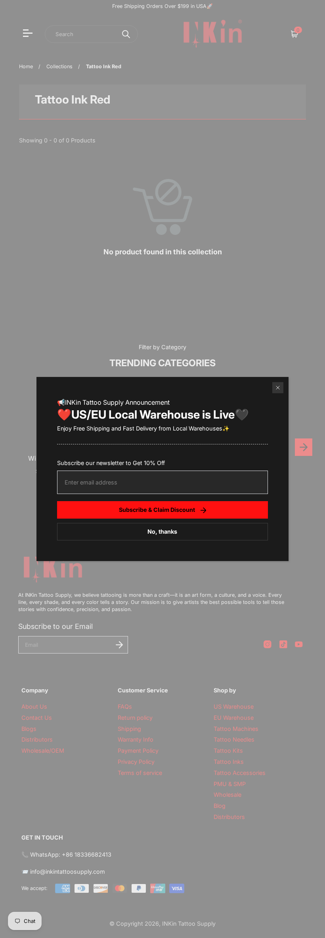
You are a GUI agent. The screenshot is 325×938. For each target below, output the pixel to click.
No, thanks (162, 531)
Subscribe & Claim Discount (157, 509)
